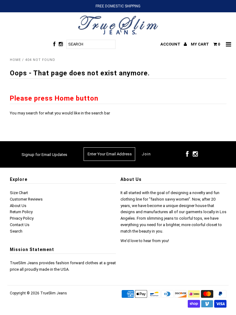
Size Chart (19, 192)
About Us (18, 205)
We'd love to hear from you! (144, 240)
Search (16, 231)
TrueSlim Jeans (53, 293)
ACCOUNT (170, 44)
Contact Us (20, 224)
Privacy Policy (21, 218)
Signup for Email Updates (44, 154)
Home (15, 60)
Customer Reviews (26, 199)
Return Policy (21, 211)
